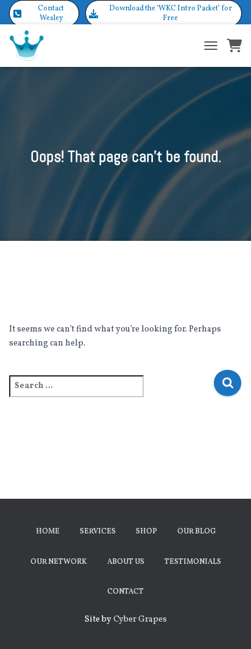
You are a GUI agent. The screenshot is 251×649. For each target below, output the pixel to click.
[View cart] (234, 45)
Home (48, 531)
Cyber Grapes (140, 619)
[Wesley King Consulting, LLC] (31, 45)
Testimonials (192, 562)
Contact (125, 592)
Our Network (58, 562)
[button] (44, 13)
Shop (146, 531)
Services (98, 531)
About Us (125, 562)
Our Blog (196, 531)
